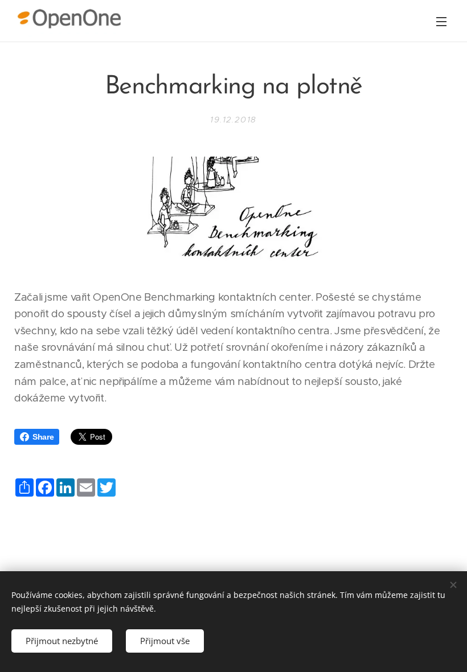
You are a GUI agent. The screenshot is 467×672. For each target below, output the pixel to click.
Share (43, 436)
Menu (441, 21)
